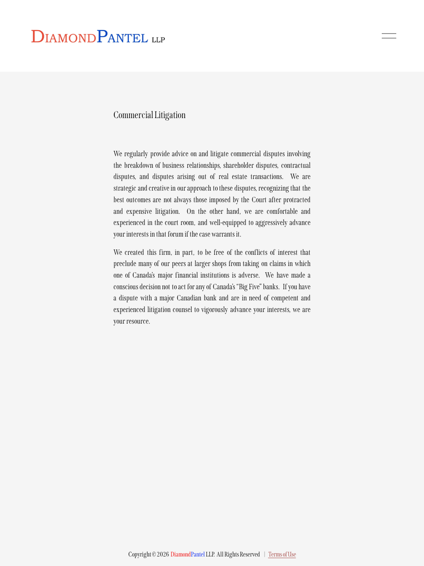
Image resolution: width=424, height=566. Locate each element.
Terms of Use (282, 554)
